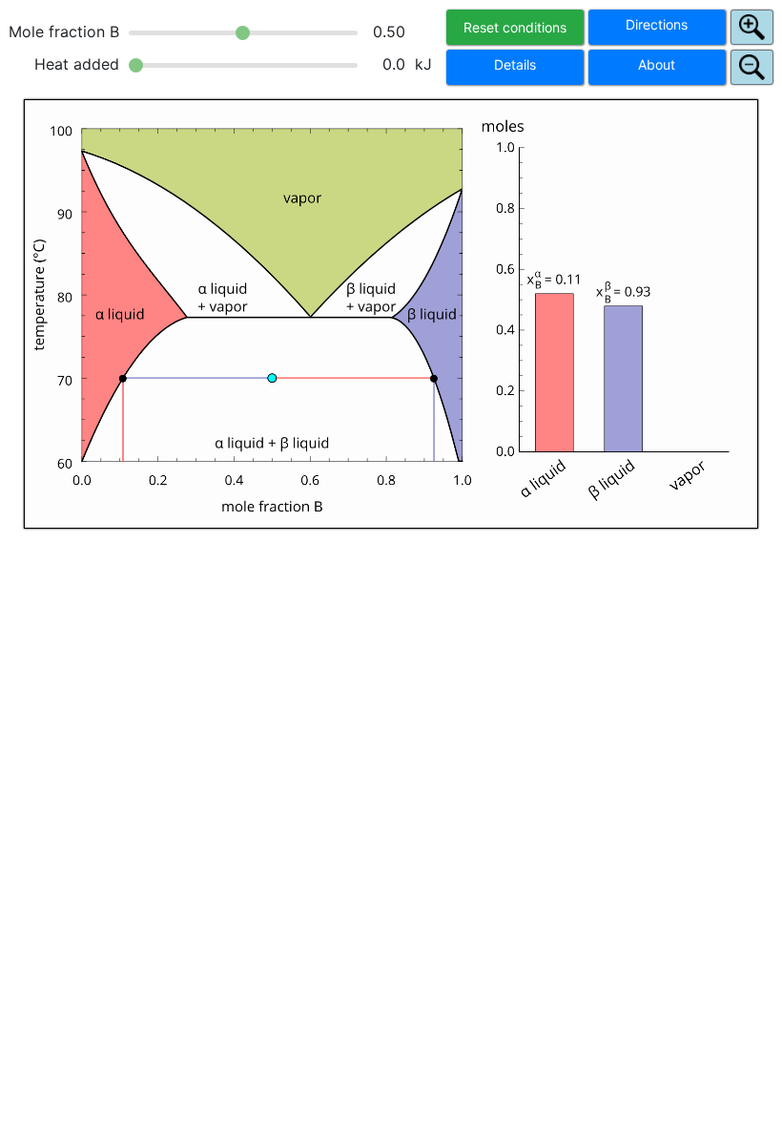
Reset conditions (514, 27)
